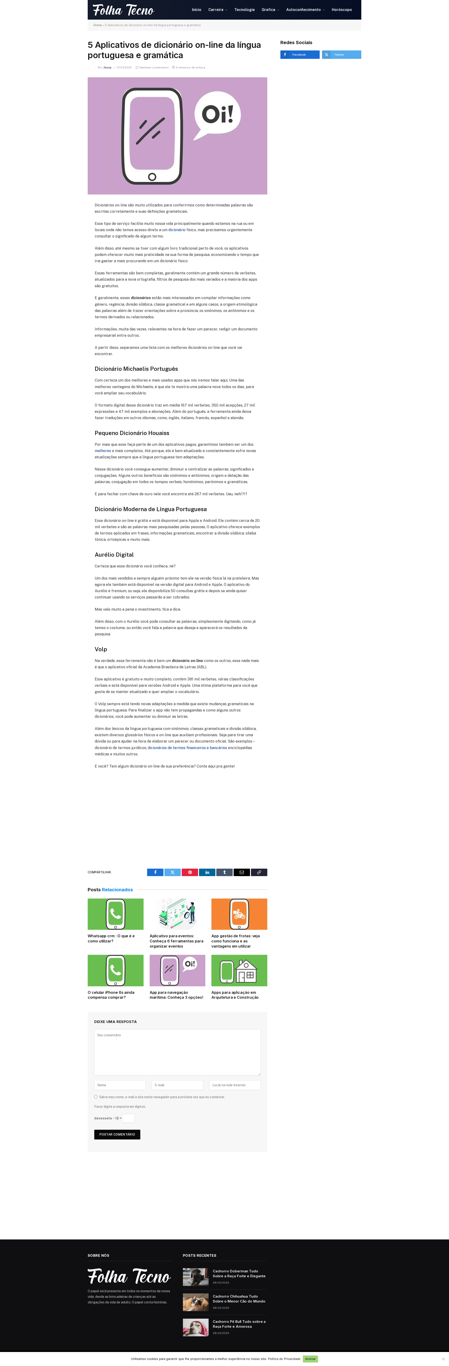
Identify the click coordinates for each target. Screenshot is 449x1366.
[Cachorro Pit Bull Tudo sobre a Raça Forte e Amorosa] (196, 1327)
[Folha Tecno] (135, 10)
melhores (103, 451)
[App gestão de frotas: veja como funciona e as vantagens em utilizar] (239, 914)
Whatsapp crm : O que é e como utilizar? (111, 938)
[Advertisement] (177, 816)
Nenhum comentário (154, 67)
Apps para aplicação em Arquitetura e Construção (235, 995)
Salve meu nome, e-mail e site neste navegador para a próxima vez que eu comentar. (162, 1097)
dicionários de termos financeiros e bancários (187, 748)
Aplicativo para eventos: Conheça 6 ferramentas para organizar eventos (176, 941)
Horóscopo (342, 9)
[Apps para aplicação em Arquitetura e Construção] (239, 970)
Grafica (268, 9)
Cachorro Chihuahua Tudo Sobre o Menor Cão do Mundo (239, 1298)
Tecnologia (244, 9)
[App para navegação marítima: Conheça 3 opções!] (178, 970)
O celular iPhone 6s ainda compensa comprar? (111, 995)
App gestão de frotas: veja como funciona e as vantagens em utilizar (235, 941)
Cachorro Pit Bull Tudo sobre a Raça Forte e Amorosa (239, 1324)
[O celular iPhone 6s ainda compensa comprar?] (116, 970)
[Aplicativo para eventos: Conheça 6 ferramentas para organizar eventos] (178, 914)
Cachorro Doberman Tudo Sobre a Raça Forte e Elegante (239, 1273)
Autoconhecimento (303, 9)
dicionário (176, 230)
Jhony (107, 67)
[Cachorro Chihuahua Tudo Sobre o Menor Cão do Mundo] (196, 1302)
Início (196, 9)
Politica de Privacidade (284, 1359)
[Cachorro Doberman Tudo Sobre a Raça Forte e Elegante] (196, 1277)
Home (98, 25)
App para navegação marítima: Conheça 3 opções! (176, 995)
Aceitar (310, 1359)
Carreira (215, 9)
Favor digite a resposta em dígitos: (120, 1106)
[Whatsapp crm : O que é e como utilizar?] (116, 914)
